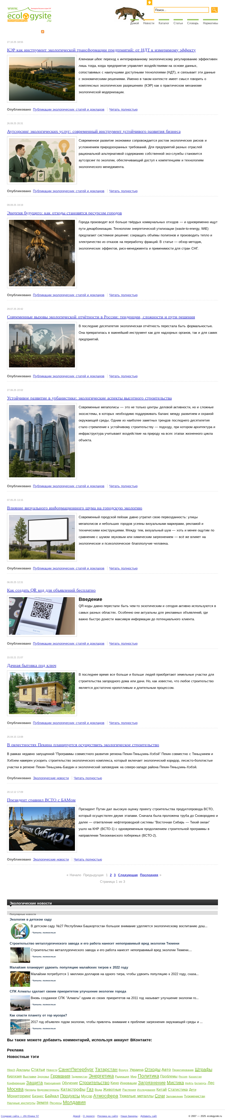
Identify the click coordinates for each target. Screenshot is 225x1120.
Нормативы (210, 23)
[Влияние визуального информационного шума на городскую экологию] (42, 516)
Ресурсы (56, 1103)
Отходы (152, 1069)
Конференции (16, 1083)
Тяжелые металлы (136, 1096)
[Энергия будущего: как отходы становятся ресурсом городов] (42, 221)
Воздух (123, 1070)
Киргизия (14, 1076)
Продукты (70, 1095)
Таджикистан (79, 1076)
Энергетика (101, 1076)
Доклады (23, 1070)
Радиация (122, 1076)
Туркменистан (194, 1096)
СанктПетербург (76, 1069)
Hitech (11, 1070)
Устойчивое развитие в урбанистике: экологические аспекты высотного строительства (89, 398)
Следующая (128, 875)
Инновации (128, 1083)
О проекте (88, 1116)
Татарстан (106, 1069)
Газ (90, 1089)
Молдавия (74, 1102)
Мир (134, 1076)
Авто (166, 1069)
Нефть (189, 1083)
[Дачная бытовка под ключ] (42, 673)
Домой (134, 23)
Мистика (175, 1082)
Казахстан (195, 1076)
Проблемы (169, 1076)
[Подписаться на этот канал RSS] (42, 31)
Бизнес (38, 1096)
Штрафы (203, 1069)
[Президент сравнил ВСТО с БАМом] (42, 808)
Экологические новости (51, 778)
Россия (183, 1076)
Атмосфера (105, 1095)
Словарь (193, 23)
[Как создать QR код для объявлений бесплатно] (42, 598)
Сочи (160, 1095)
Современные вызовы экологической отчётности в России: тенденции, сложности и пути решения (101, 317)
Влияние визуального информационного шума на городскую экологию (74, 508)
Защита (34, 1082)
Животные (112, 1089)
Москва (15, 1089)
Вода (98, 1089)
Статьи (178, 23)
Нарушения (52, 1083)
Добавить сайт (148, 1116)
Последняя (149, 875)
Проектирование (183, 1070)
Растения (129, 1089)
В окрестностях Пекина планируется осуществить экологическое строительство (83, 745)
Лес (211, 1083)
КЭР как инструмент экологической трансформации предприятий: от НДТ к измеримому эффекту (101, 50)
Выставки (29, 1076)
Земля (42, 1102)
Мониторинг (19, 1096)
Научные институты (21, 1103)
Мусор (86, 1096)
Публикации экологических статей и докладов (68, 109)
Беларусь (200, 1083)
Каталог (164, 23)
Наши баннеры (129, 1116)
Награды (30, 1089)
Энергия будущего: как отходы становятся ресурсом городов (64, 213)
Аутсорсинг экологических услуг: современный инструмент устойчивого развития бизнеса (94, 131)
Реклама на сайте (107, 1116)
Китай (161, 1089)
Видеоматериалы (48, 1089)
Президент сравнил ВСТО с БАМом (41, 800)
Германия (60, 1076)
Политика (148, 1076)
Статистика (178, 1089)
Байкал (52, 1096)
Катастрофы (73, 1089)
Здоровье (43, 1076)
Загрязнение (152, 1082)
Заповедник (174, 1096)
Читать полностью (123, 109)
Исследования (146, 1089)
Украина (136, 1070)
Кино (115, 1083)
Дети (192, 1089)
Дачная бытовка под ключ (31, 665)
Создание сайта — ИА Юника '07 (20, 1116)
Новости (148, 23)
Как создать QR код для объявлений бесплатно (51, 590)
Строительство (94, 1082)
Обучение (70, 1083)
